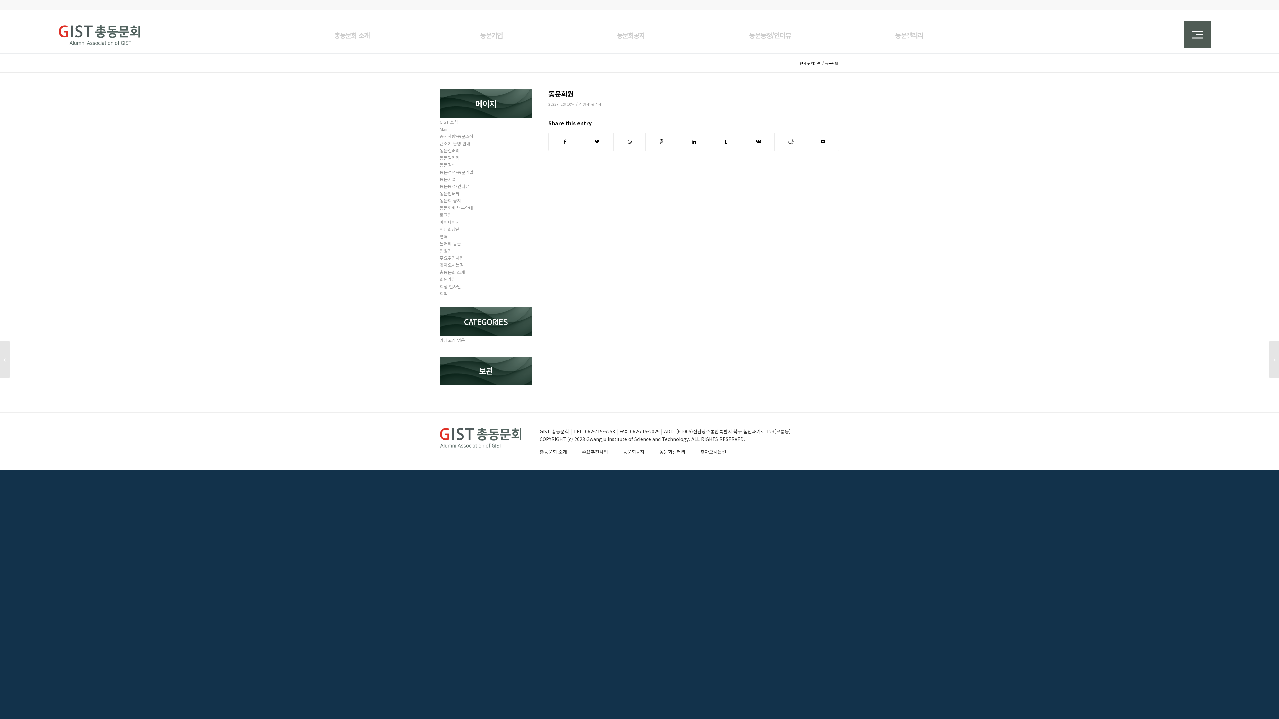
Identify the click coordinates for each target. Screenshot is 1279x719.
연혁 (444, 236)
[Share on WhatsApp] (629, 141)
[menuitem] (351, 31)
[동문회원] (5, 359)
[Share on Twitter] (597, 141)
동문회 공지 (450, 200)
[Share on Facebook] (565, 141)
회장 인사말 (450, 286)
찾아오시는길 (452, 265)
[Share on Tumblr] (726, 141)
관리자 (596, 104)
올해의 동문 (450, 243)
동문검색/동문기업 (456, 172)
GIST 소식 (449, 122)
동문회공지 (633, 452)
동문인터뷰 (450, 193)
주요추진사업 (452, 258)
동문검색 (448, 165)
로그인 (446, 215)
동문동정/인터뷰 (454, 186)
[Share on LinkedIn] (694, 141)
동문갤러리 (450, 150)
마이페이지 (450, 222)
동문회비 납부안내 (456, 208)
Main (444, 129)
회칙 (444, 293)
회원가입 (448, 279)
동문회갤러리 (672, 452)
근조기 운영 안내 (455, 143)
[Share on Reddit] (791, 141)
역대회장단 (450, 229)
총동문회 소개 (452, 272)
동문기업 (448, 179)
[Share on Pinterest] (662, 141)
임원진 (446, 251)
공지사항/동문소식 (456, 136)
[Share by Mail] (823, 141)
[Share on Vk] (758, 141)
